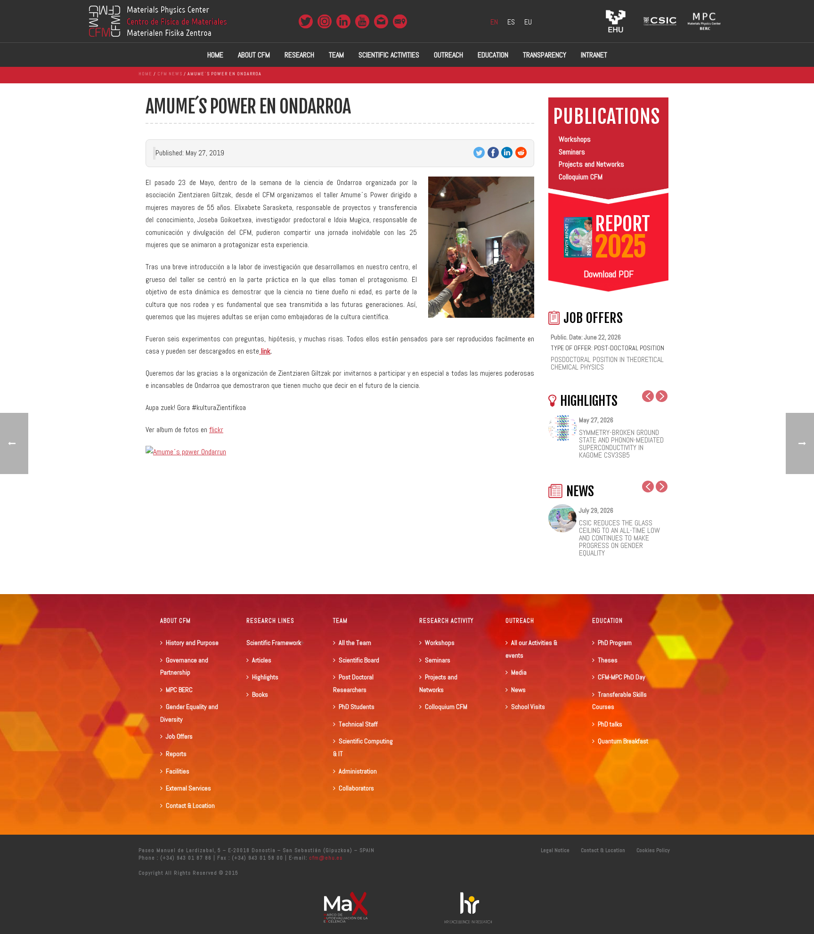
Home (215, 55)
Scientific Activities (388, 55)
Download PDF (609, 274)
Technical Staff (358, 724)
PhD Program (615, 642)
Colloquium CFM (580, 177)
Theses (608, 660)
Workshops (575, 139)
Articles (261, 660)
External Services (188, 788)
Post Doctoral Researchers (353, 683)
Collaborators (356, 788)
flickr (216, 430)
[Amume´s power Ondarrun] (186, 451)
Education (493, 55)
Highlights (265, 677)
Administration (358, 771)
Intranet (594, 55)
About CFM (254, 55)
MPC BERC (179, 689)
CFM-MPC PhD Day (621, 677)
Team (336, 55)
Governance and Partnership (184, 666)
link (264, 351)
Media (519, 672)
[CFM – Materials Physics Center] (158, 21)
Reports (176, 753)
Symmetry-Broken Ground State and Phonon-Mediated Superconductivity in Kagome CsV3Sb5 (621, 444)
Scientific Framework (273, 642)
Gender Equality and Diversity (189, 713)
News (518, 689)
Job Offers (179, 736)
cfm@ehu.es (324, 857)
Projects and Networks (591, 164)
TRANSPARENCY (544, 55)
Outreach (448, 55)
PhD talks (610, 724)
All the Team (355, 642)
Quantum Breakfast (623, 741)
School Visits (528, 706)
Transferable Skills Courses (619, 700)
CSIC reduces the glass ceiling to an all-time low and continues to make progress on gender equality (619, 538)
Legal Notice (555, 850)
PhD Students (356, 706)
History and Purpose (192, 642)
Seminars (572, 152)
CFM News (169, 74)
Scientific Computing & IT (363, 747)
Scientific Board (359, 660)
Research (299, 55)
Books (260, 694)
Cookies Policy (653, 850)
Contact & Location (190, 805)
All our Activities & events (531, 649)
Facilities (177, 771)
